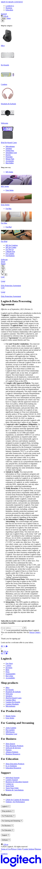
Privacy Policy (16, 849)
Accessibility (10, 678)
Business (9, 8)
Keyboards (10, 690)
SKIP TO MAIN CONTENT (12, 2)
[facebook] (6, 647)
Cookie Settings (28, 849)
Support (4, 14)
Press (7, 672)
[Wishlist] (3, 269)
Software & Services (13, 748)
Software (4, 260)
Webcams (9, 694)
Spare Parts (10, 786)
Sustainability (11, 674)
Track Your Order (12, 788)
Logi (2, 277)
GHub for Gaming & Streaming (17, 800)
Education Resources (13, 768)
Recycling (9, 676)
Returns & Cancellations (15, 790)
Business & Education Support (17, 782)
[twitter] (4, 647)
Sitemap (38, 849)
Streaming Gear (11, 734)
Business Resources (13, 754)
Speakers (9, 696)
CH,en (5, 16)
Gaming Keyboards (13, 702)
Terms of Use (6, 849)
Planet (3, 264)
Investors (9, 668)
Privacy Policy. (35, 632)
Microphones (10, 706)
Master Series (11, 716)
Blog (7, 670)
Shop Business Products (14, 746)
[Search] (3, 266)
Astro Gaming (11, 728)
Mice (7, 688)
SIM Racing (10, 732)
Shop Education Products (15, 764)
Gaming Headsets (12, 704)
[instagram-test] (2, 647)
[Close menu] (2, 21)
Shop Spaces (10, 744)
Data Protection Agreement (11, 286)
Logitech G (10, 6)
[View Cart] (2, 275)
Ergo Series (10, 718)
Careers (8, 666)
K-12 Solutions (11, 766)
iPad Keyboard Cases (13, 698)
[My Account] (3, 272)
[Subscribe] (24, 628)
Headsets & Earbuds (13, 692)
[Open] (5, 274)
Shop (3, 18)
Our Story (9, 663)
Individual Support (12, 778)
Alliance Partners (12, 752)
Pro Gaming (10, 730)
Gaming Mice (11, 700)
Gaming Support (12, 780)
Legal (3, 281)
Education (9, 10)
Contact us (9, 784)
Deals (3, 262)
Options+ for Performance (15, 802)
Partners (9, 750)
